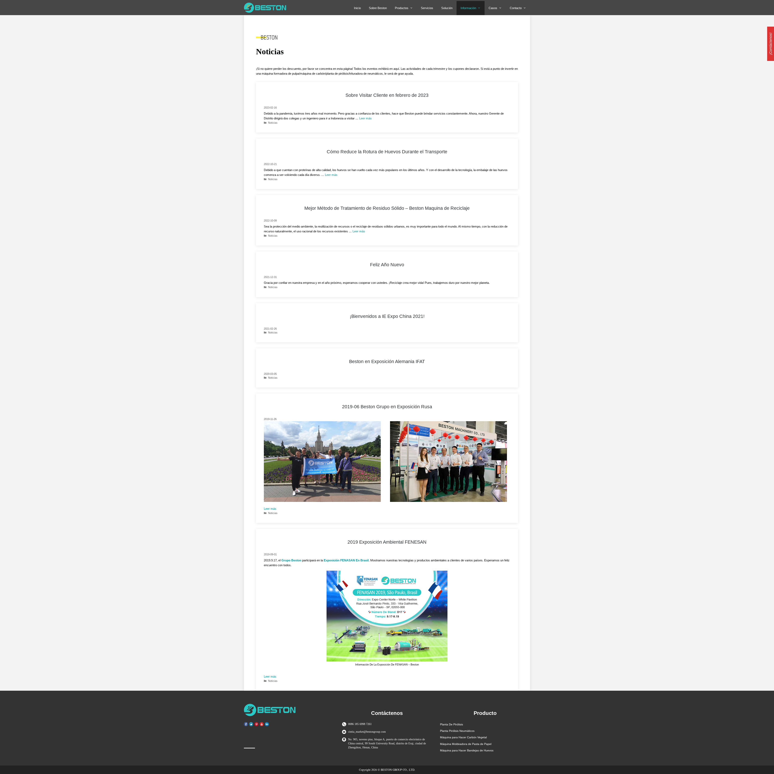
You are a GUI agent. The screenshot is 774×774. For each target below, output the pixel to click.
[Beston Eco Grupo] (266, 8)
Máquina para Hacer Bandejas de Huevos (466, 750)
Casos (493, 8)
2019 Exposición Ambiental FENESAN (387, 542)
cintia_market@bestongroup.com (367, 731)
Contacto (516, 8)
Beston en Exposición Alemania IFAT (387, 361)
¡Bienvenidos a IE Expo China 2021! (387, 316)
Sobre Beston (378, 8)
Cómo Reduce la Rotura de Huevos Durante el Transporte (387, 151)
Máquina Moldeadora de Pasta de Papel (465, 744)
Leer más (365, 118)
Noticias (273, 122)
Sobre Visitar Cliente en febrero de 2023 (387, 95)
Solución (447, 8)
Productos (401, 8)
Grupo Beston (291, 560)
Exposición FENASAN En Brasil (346, 560)
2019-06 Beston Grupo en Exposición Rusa (387, 406)
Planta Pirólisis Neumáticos (457, 730)
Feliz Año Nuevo (387, 264)
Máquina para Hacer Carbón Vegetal (463, 737)
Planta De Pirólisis (451, 724)
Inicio (357, 8)
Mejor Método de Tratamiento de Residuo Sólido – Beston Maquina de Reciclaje (387, 208)
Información (468, 8)
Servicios (427, 8)
